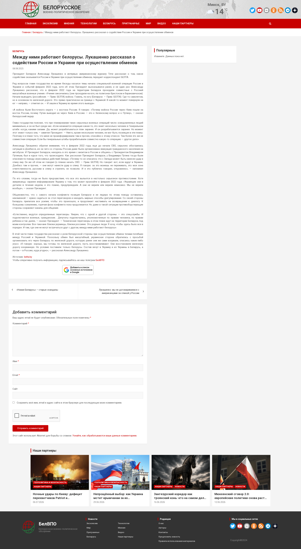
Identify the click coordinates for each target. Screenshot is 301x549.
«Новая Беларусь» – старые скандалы (37, 289)
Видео (161, 23)
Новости (180, 486)
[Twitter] (252, 10)
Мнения (69, 23)
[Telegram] (288, 10)
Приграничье (131, 23)
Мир (148, 23)
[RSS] (280, 10)
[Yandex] (295, 10)
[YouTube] (259, 10)
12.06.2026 (219, 502)
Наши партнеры (182, 23)
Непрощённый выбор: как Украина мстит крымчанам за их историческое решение (118, 498)
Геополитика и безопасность (50, 482)
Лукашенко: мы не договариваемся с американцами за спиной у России (119, 291)
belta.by (28, 256)
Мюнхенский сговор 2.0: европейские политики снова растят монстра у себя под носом (241, 498)
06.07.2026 (38, 502)
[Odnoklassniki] (274, 10)
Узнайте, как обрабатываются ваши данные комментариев (104, 435)
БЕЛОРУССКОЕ (62, 7)
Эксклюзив (50, 23)
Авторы (162, 528)
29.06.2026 (98, 502)
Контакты (163, 532)
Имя (16, 361)
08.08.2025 (18, 68)
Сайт (15, 388)
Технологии (88, 23)
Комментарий (21, 323)
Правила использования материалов (176, 541)
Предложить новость (169, 537)
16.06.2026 (159, 502)
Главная (30, 23)
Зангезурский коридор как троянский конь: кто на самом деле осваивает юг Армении (180, 498)
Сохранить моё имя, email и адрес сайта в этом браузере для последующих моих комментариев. (69, 402)
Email (16, 375)
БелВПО (100, 260)
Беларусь (109, 23)
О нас (161, 523)
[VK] (266, 10)
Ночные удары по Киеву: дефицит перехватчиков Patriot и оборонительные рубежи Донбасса (58, 498)
